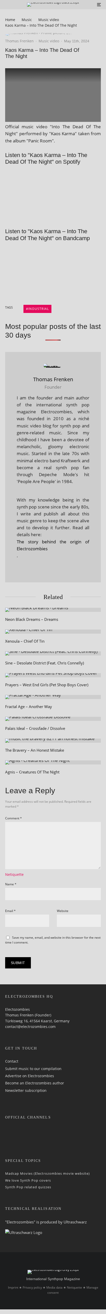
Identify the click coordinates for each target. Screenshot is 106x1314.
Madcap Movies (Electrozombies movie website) (47, 1173)
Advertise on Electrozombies (29, 1075)
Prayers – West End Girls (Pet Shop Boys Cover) (46, 684)
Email (10, 911)
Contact (11, 1061)
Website (62, 911)
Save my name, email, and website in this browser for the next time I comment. (53, 940)
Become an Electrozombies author (34, 1083)
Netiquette (14, 874)
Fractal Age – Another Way (28, 706)
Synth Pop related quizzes (28, 1187)
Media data (54, 1287)
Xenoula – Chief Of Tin (25, 641)
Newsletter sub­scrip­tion (26, 1090)
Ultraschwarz (75, 1221)
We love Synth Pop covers (28, 1180)
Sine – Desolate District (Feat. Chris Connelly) (44, 663)
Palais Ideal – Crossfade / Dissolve (35, 728)
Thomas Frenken (19, 40)
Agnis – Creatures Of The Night (32, 772)
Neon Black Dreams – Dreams (31, 619)
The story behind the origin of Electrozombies (53, 545)
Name (10, 884)
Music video (49, 40)
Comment (13, 818)
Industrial (38, 309)
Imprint (13, 1287)
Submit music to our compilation (33, 1068)
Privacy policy (32, 1287)
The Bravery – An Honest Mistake (34, 750)
